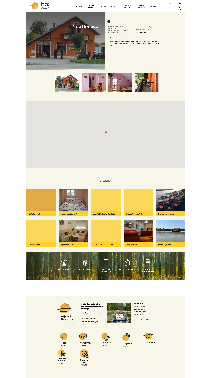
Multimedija (154, 6)
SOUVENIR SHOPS (139, 309)
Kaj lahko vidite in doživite (91, 6)
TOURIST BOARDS (139, 317)
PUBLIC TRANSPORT (140, 312)
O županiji (79, 6)
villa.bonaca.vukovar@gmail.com (146, 27)
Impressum (106, 373)
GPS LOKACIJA (142, 32)
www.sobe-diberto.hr (142, 29)
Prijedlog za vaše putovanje (127, 6)
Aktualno (103, 6)
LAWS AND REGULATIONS (141, 319)
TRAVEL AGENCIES (139, 306)
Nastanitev (114, 6)
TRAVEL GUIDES (138, 314)
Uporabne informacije (141, 6)
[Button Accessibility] (180, 11)
